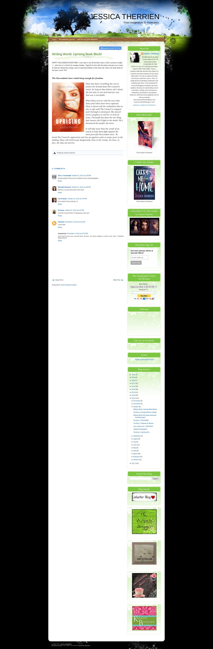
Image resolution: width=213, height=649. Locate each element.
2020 (133, 374)
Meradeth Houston (64, 187)
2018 (133, 380)
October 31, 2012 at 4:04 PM (77, 199)
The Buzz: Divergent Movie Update (145, 412)
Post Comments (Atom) (69, 285)
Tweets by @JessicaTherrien (144, 360)
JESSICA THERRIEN (124, 16)
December (137, 401)
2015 (133, 389)
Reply (60, 181)
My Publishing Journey (67, 39)
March (135, 454)
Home (54, 39)
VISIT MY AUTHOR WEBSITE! (87, 39)
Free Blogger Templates (84, 645)
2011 (133, 463)
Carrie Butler (62, 199)
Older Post (116, 280)
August (135, 439)
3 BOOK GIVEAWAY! (140, 429)
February (136, 457)
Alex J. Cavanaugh (64, 175)
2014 (133, 392)
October (136, 407)
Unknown (61, 222)
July (134, 442)
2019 (133, 377)
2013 (133, 395)
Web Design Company (56, 645)
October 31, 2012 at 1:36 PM (81, 175)
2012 (133, 398)
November (137, 404)
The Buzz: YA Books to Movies (143, 423)
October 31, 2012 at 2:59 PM (81, 187)
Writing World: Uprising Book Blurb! (77, 54)
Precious (61, 210)
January (136, 459)
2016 (133, 386)
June (135, 445)
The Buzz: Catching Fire (141, 432)
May (134, 448)
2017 (133, 383)
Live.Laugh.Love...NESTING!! (143, 426)
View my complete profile (144, 105)
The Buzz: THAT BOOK (141, 420)
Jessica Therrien (151, 53)
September (137, 436)
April (135, 451)
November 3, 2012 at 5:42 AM (75, 222)
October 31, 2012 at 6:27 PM (74, 210)
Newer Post (59, 280)
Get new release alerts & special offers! (142, 252)
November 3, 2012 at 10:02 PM (77, 233)
